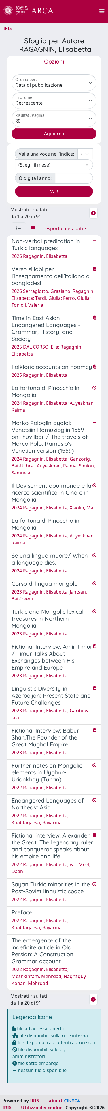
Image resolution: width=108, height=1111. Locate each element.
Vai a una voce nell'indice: (46, 154)
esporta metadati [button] (64, 228)
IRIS (7, 28)
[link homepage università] (79, 11)
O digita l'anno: (35, 178)
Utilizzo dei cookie (41, 1107)
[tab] (19, 228)
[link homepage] (31, 11)
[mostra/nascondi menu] (102, 11)
